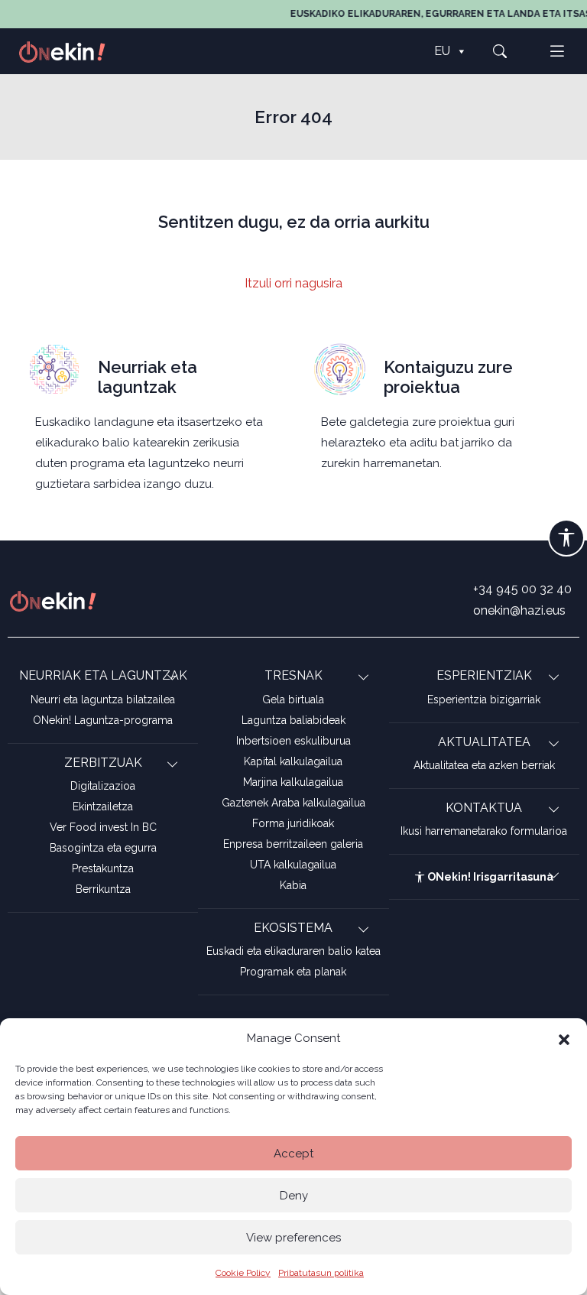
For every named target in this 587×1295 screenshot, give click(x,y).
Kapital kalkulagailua (293, 761)
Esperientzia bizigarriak (483, 699)
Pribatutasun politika (321, 1272)
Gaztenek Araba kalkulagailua (293, 803)
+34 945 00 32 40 (522, 589)
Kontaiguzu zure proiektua (448, 377)
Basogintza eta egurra (103, 848)
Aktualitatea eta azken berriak (484, 765)
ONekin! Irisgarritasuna (489, 877)
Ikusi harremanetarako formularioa (484, 831)
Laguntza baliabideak (293, 720)
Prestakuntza (103, 868)
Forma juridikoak (293, 823)
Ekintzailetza (103, 806)
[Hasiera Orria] (70, 51)
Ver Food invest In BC (103, 827)
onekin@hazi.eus (519, 610)
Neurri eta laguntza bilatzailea (103, 699)
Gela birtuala (293, 699)
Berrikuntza (103, 889)
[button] (564, 1038)
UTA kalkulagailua (293, 864)
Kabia (293, 885)
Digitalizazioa (102, 786)
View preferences (293, 1238)
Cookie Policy (243, 1272)
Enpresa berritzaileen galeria (293, 844)
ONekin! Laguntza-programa (103, 720)
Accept (293, 1153)
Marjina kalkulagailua (293, 782)
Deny (294, 1195)
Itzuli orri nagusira (293, 283)
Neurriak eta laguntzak (147, 377)
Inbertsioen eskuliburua (293, 741)
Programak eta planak (293, 972)
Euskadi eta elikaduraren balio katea (293, 951)
